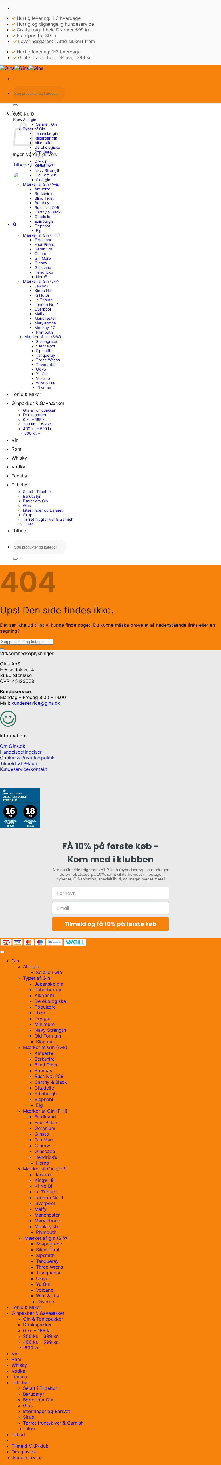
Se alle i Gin (46, 124)
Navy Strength (47, 170)
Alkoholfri (43, 142)
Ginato (40, 253)
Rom (16, 449)
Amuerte (42, 189)
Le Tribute (44, 300)
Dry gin (41, 161)
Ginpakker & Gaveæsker (38, 403)
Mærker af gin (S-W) (42, 336)
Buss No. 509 (47, 207)
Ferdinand (43, 239)
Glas (27, 505)
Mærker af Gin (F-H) (41, 235)
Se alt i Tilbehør (37, 491)
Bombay (42, 202)
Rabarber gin (46, 138)
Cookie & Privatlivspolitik (27, 758)
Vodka (18, 467)
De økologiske (47, 147)
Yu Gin (42, 373)
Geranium (43, 249)
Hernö (41, 276)
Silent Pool (45, 346)
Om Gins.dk (12, 746)
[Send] (15, 105)
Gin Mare (43, 258)
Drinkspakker (35, 414)
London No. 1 (46, 304)
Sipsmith (44, 350)
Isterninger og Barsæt (43, 510)
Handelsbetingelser (21, 752)
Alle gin (29, 119)
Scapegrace (46, 341)
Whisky (19, 458)
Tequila (19, 476)
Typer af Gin (34, 129)
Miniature (43, 165)
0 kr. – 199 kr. (35, 419)
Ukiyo (41, 369)
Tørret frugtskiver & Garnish (48, 519)
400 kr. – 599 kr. (37, 428)
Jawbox (41, 286)
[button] (23, 114)
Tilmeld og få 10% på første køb (110, 924)
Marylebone (45, 323)
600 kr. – (32, 433)
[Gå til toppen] (2, 952)
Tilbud (19, 530)
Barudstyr (32, 496)
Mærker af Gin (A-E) (41, 184)
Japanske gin (46, 133)
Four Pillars (44, 244)
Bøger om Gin (35, 501)
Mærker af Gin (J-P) (41, 281)
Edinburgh (44, 221)
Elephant (42, 226)
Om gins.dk (24, 1452)
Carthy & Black (48, 212)
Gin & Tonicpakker (39, 410)
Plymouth (44, 332)
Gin (15, 113)
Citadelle (42, 216)
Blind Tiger (44, 198)
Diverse (44, 387)
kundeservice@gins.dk (36, 703)
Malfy (39, 313)
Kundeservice (27, 1457)
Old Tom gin (45, 175)
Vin (15, 440)
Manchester (45, 318)
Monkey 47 (45, 327)
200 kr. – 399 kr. (37, 424)
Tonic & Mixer (26, 394)
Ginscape (43, 267)
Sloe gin (43, 179)
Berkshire (43, 193)
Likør (39, 156)
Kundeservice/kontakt (23, 769)
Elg (38, 230)
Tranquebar (46, 364)
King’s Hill (43, 290)
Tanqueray (45, 355)
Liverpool (43, 309)
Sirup (27, 514)
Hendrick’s (44, 272)
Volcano (43, 378)
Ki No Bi (42, 295)
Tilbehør (20, 485)
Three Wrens (48, 360)
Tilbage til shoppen (34, 165)
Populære (43, 152)
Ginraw (41, 263)
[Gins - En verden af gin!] (21, 68)
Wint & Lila (45, 383)
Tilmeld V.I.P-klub (18, 763)
